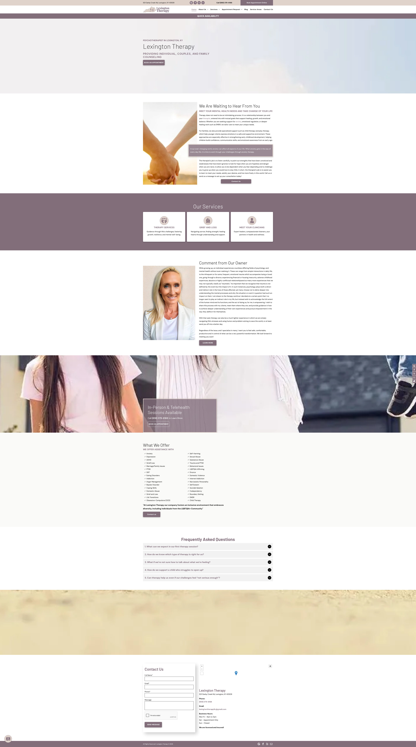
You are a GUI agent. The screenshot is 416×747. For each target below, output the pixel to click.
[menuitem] (192, 9)
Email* (147, 683)
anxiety (238, 121)
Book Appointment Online (257, 3)
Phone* (147, 692)
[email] (203, 2)
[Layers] (270, 666)
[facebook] (195, 2)
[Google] (191, 2)
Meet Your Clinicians (251, 227)
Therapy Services (164, 227)
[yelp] (199, 2)
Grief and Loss (208, 227)
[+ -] (236, 675)
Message (148, 700)
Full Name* (149, 675)
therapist (206, 118)
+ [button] (201, 666)
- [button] (201, 669)
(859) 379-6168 (226, 3)
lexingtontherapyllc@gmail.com (212, 709)
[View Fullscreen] (201, 673)
